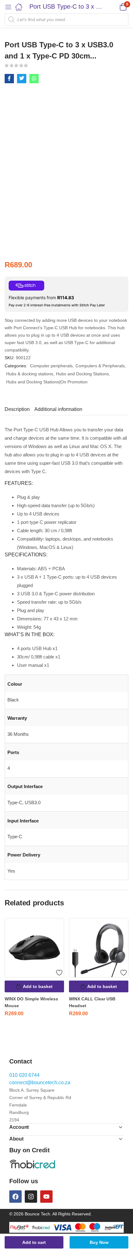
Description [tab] (17, 409)
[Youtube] (46, 1196)
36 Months (18, 734)
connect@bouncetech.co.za (39, 1082)
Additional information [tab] (58, 409)
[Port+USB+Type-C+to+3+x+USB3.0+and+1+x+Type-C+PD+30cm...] (21, 78)
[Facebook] (15, 1196)
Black (13, 699)
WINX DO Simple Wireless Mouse (31, 1002)
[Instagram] (31, 1196)
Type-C (14, 836)
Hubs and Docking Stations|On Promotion (47, 381)
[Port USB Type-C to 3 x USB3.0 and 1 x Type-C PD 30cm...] (9, 78)
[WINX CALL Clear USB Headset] (98, 947)
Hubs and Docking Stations (82, 373)
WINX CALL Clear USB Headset (92, 1002)
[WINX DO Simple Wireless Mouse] (34, 947)
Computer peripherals (51, 365)
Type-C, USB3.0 (24, 802)
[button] (115, 7)
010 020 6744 (24, 1075)
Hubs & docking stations (29, 373)
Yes (11, 871)
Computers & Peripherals (100, 365)
